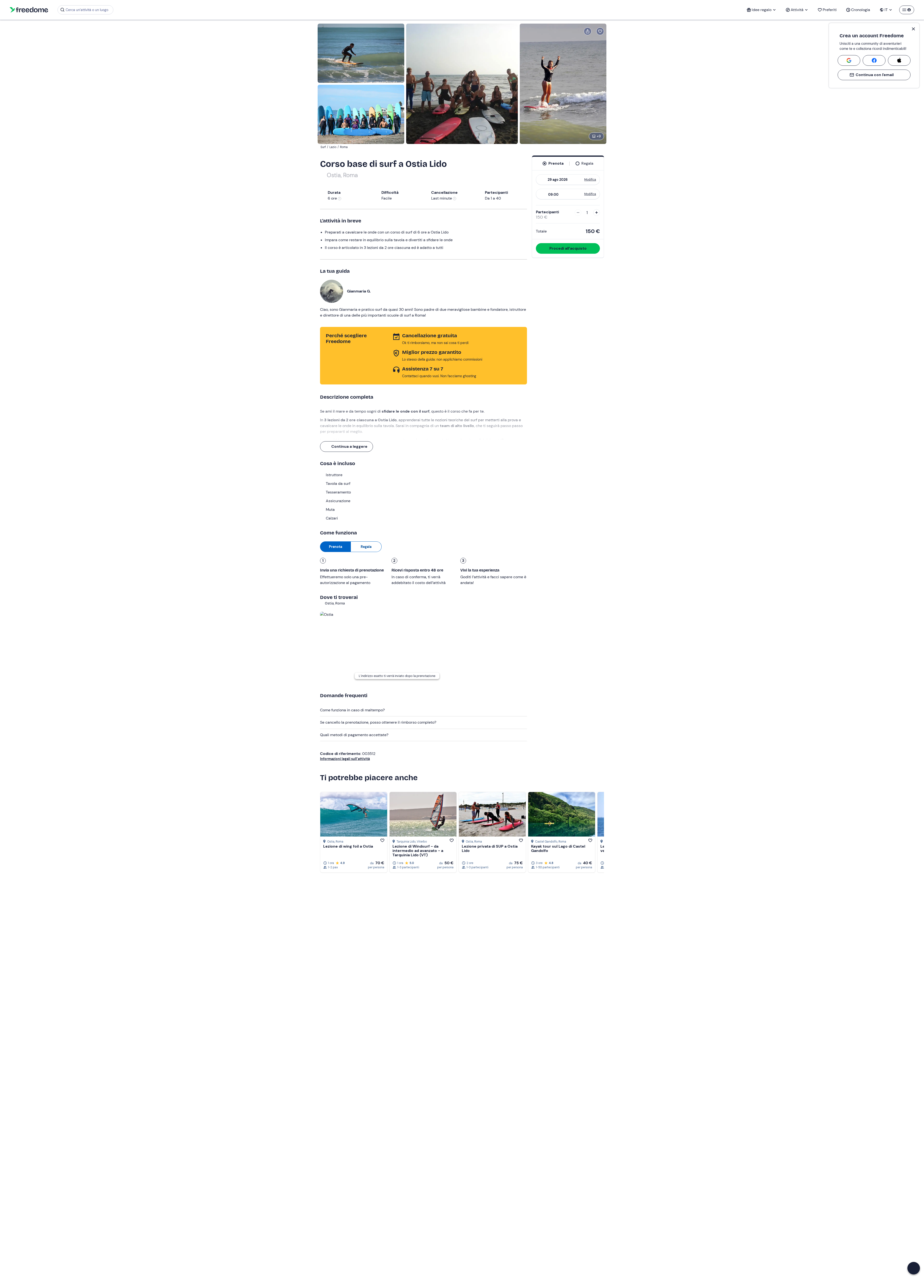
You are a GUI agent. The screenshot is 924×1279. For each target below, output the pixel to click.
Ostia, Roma (342, 175)
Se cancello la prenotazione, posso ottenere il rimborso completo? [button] (378, 722)
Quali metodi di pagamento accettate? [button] (354, 734)
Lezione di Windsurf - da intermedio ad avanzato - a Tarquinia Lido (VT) (417, 850)
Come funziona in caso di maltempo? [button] (352, 710)
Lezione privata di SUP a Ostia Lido (490, 848)
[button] (913, 1268)
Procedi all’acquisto (568, 248)
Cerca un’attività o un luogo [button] (87, 10)
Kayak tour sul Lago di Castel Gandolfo (558, 848)
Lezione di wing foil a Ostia (348, 846)
